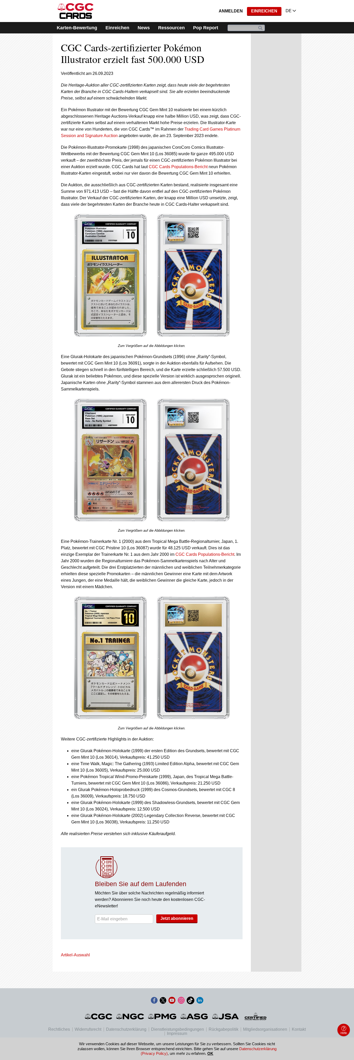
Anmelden (231, 11)
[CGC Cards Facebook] (154, 1001)
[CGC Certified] (75, 11)
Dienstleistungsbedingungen (177, 1029)
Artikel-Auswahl (75, 955)
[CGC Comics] (99, 1016)
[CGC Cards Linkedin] (200, 1001)
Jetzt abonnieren (176, 918)
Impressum (177, 1033)
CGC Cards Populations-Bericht (178, 167)
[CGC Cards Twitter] (163, 1001)
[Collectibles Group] (256, 1016)
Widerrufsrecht (88, 1029)
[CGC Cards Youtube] (172, 1001)
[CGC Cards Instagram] (181, 1001)
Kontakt (299, 1029)
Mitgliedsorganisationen (265, 1029)
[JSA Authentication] (225, 1016)
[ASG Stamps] (194, 1016)
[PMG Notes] (162, 1016)
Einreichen (264, 11)
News (144, 27)
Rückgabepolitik (223, 1029)
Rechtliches (59, 1029)
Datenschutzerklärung (126, 1029)
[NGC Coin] (130, 1016)
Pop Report (205, 27)
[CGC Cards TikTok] (190, 1001)
